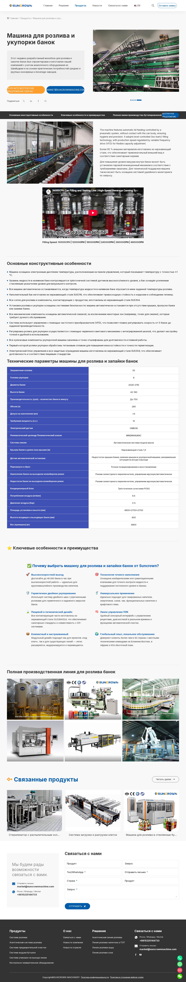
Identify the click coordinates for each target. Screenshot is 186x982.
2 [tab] (136, 100)
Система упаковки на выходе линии (28, 957)
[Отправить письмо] (179, 970)
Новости (97, 5)
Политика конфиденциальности (95, 977)
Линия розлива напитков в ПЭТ (108, 942)
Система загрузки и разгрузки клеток (93, 834)
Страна (71, 880)
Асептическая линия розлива (107, 937)
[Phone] (179, 958)
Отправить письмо (135, 872)
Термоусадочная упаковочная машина (93, 758)
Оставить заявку (167, 5)
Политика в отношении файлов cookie (126, 977)
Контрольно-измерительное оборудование (31, 962)
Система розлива (18, 937)
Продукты (80, 5)
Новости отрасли (72, 947)
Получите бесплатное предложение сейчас (20, 90)
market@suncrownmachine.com (65, 90)
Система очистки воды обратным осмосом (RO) (35, 716)
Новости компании (73, 942)
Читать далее (165, 779)
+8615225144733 (27, 894)
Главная (48, 5)
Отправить (76, 906)
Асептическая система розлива (25, 942)
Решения (64, 5)
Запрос (129, 863)
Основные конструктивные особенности (31, 115)
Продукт (72, 863)
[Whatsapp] (179, 964)
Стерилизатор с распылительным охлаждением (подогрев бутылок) (34, 834)
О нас (67, 931)
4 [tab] (141, 100)
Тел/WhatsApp (75, 872)
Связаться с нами (118, 5)
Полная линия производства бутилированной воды (140, 115)
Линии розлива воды (103, 947)
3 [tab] (138, 100)
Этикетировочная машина (35, 758)
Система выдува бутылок (22, 952)
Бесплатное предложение (169, 115)
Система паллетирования (151, 758)
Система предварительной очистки (27, 947)
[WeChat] (179, 976)
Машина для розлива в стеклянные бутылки (151, 834)
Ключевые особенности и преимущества (83, 115)
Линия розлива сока (102, 952)
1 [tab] (132, 100)
